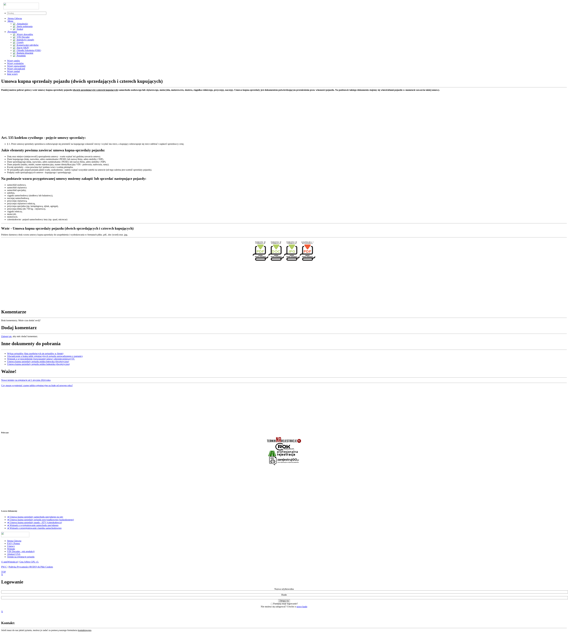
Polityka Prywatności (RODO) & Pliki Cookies (31, 567)
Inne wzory (12, 74)
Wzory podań (13, 71)
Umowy (11, 546)
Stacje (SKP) (22, 47)
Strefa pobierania (24, 26)
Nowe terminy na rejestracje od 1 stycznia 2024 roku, (26, 380)
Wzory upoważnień (16, 66)
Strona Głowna (14, 541)
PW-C (4, 567)
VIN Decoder (23, 37)
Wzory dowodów (24, 34)
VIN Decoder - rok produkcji (20, 551)
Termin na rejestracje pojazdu (20, 557)
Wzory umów (13, 60)
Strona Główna (14, 18)
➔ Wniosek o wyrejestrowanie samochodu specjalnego (32, 525)
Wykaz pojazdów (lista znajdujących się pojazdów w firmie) (35, 353)
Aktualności (22, 23)
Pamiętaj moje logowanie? (285, 603)
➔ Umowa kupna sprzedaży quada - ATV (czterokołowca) (34, 522)
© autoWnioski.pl (9, 562)
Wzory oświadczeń (16, 68)
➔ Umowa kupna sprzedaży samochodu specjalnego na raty (35, 517)
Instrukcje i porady (25, 39)
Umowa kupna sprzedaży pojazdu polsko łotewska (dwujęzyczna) (38, 361)
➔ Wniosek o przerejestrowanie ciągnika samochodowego (34, 528)
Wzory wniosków (15, 63)
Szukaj (19, 29)
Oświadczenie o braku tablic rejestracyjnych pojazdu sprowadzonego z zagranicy (45, 356)
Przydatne (12, 31)
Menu (10, 21)
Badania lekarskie (24, 53)
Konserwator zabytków (27, 45)
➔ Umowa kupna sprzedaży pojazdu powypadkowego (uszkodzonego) (40, 519)
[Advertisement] (90, 112)
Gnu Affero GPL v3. (29, 562)
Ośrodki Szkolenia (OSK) (28, 50)
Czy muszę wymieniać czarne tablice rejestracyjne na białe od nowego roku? (37, 385)
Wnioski (11, 549)
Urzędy (20, 42)
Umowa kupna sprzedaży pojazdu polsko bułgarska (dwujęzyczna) (38, 364)
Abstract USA (13, 554)
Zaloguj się (6, 336)
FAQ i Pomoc (13, 543)
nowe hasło (302, 606)
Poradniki (21, 55)
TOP (3, 572)
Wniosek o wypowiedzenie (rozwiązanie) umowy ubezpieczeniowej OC (41, 359)
